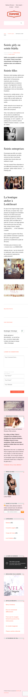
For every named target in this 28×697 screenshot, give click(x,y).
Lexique (11, 7)
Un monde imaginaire (12, 626)
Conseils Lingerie (11, 33)
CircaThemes (6, 692)
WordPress (18, 690)
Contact (17, 7)
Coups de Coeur (10, 533)
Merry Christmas (10, 604)
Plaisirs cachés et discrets (13, 631)
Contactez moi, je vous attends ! (12, 464)
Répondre (16, 332)
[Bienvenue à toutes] (14, 427)
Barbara (8, 522)
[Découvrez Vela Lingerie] (14, 595)
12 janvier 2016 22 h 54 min (9, 332)
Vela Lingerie (19, 5)
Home (5, 33)
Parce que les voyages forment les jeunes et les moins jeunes (12, 618)
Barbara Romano (10, 5)
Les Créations (10, 538)
